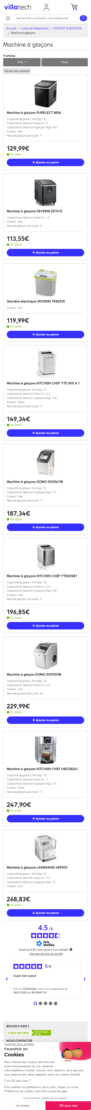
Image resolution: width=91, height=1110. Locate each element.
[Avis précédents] (7, 979)
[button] (46, 7)
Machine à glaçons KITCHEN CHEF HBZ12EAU (42, 769)
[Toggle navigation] (8, 18)
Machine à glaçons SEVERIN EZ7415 (34, 211)
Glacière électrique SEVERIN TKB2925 (36, 301)
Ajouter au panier (47, 162)
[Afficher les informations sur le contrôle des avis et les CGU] (71, 949)
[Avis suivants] (84, 979)
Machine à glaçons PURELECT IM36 (34, 113)
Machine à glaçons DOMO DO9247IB (35, 482)
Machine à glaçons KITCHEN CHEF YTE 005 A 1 (43, 383)
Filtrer (65, 62)
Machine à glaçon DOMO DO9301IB (34, 674)
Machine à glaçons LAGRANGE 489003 (37, 867)
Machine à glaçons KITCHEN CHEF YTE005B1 (42, 576)
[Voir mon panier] (74, 7)
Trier (20, 62)
